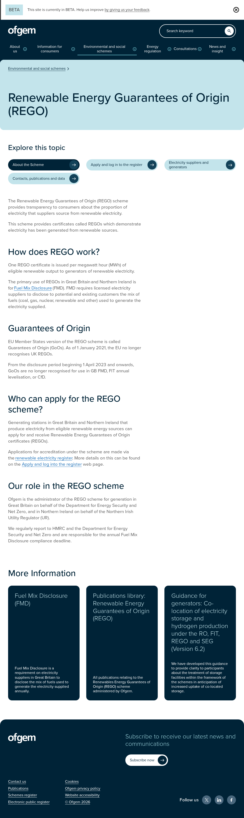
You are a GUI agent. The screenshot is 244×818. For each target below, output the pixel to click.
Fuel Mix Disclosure (33, 288)
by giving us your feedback (127, 9)
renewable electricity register (43, 458)
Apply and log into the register (52, 464)
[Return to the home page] (22, 31)
